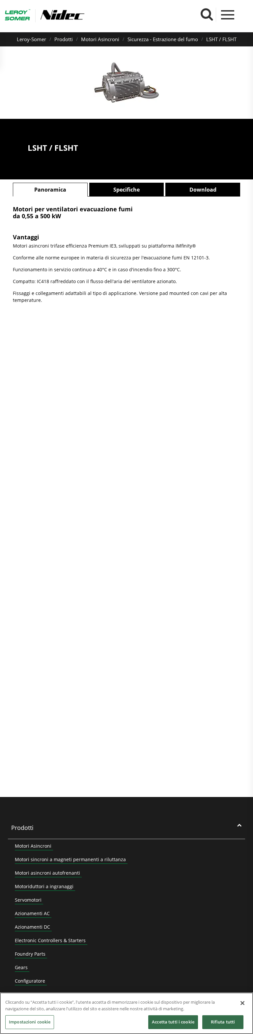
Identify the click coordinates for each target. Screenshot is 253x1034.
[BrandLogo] (17, 15)
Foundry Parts (30, 954)
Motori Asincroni (100, 39)
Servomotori (28, 900)
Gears (21, 967)
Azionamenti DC (32, 927)
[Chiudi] (242, 1003)
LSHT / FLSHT (221, 39)
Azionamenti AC (32, 913)
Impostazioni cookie (29, 1022)
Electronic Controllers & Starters (50, 940)
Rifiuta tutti (223, 1022)
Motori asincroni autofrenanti (47, 873)
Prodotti (63, 39)
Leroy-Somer (31, 39)
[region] (126, 1013)
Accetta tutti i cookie (173, 1022)
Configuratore (30, 981)
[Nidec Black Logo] (82, 15)
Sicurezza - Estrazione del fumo (162, 39)
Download (202, 189)
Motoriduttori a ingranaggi (44, 886)
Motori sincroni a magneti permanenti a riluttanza (70, 859)
